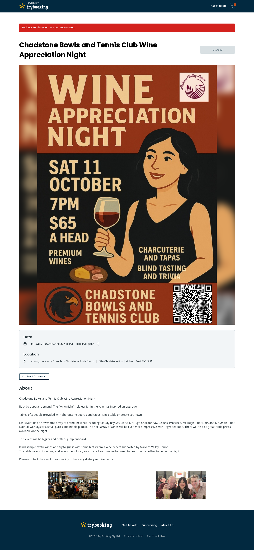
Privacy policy (133, 536)
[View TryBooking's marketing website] (96, 525)
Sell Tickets (130, 525)
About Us (167, 525)
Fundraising (149, 525)
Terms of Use (156, 536)
